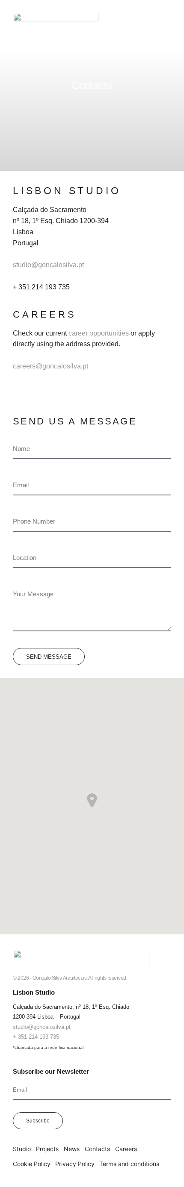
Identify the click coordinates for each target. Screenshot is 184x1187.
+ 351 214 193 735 (36, 1037)
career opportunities (98, 333)
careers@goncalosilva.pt (50, 366)
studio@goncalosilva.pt (48, 264)
